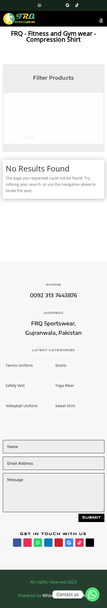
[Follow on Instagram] (30, 5)
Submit (91, 517)
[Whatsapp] (92, 594)
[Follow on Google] (67, 5)
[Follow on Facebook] (20, 5)
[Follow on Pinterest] (58, 5)
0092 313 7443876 (53, 295)
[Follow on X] (86, 5)
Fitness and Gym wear (60, 33)
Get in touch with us (53, 534)
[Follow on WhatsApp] (39, 5)
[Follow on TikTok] (77, 5)
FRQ (17, 33)
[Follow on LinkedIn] (48, 5)
